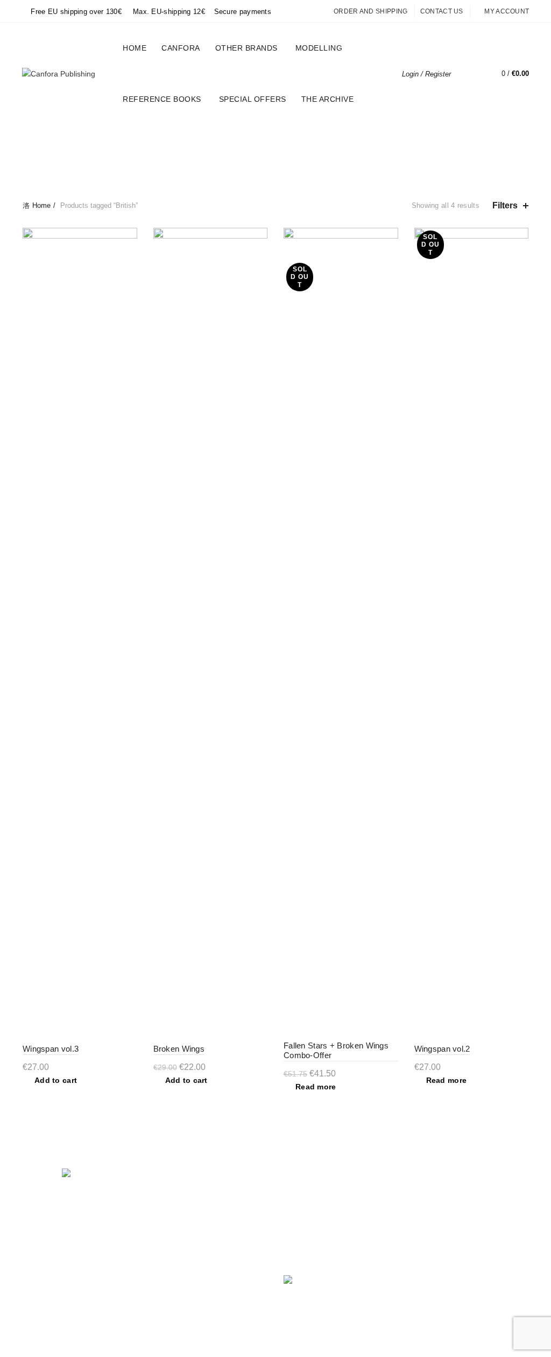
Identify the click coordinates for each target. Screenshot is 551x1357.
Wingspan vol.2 (442, 1048)
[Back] (36, 153)
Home (134, 48)
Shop (162, 1231)
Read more (315, 1086)
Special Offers (256, 94)
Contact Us (172, 1262)
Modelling (319, 48)
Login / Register (426, 74)
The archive (327, 99)
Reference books (162, 99)
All (79, 138)
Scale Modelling (439, 138)
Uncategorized (135, 138)
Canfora (180, 48)
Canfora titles (220, 138)
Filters (505, 205)
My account (506, 11)
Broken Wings (179, 1048)
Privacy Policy (176, 1199)
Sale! (375, 138)
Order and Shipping (370, 11)
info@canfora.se (350, 1253)
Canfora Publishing (256, 1339)
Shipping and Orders (188, 1215)
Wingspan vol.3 (51, 1048)
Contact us (441, 11)
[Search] (467, 74)
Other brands (246, 48)
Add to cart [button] (55, 1080)
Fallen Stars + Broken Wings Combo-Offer (336, 1050)
